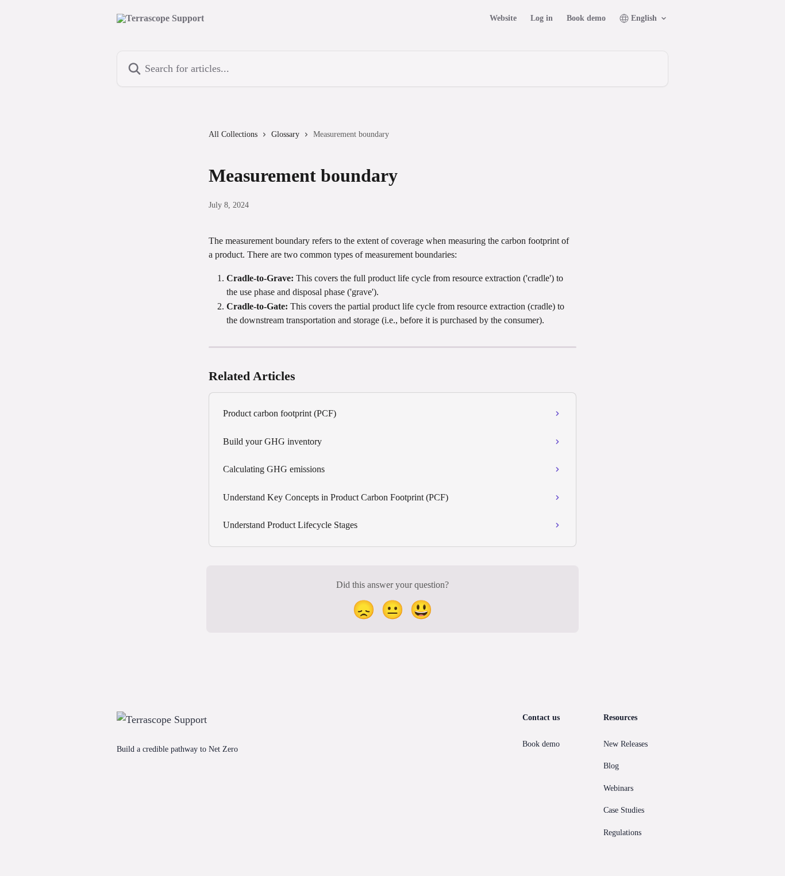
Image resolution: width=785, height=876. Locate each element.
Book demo (586, 18)
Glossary (285, 134)
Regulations (622, 832)
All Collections (233, 134)
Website (503, 18)
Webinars (618, 788)
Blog (611, 766)
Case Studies (623, 810)
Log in (541, 18)
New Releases (625, 744)
